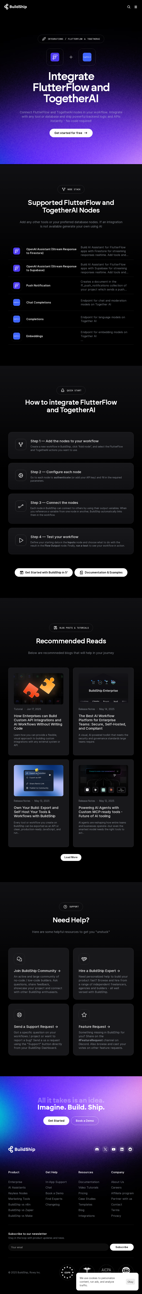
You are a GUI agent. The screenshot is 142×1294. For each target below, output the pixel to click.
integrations (55, 38)
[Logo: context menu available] (16, 7)
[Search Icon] (129, 7)
